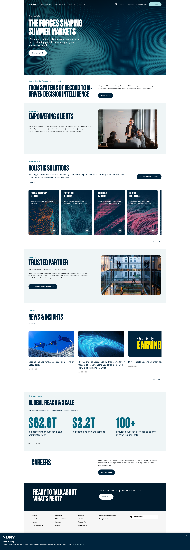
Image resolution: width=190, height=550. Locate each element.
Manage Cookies (104, 519)
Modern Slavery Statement (107, 515)
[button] (46, 4)
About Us (34, 519)
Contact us (106, 497)
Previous (27, 209)
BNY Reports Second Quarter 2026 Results (150, 362)
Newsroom (58, 515)
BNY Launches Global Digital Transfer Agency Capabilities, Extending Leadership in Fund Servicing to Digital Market (101, 365)
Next (163, 209)
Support (57, 525)
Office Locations (60, 519)
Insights (34, 515)
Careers (34, 522)
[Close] (187, 535)
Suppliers (81, 515)
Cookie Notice (82, 525)
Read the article (38, 53)
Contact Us (155, 4)
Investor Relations (37, 525)
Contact (58, 522)
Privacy (80, 519)
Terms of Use (82, 522)
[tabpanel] (43, 212)
